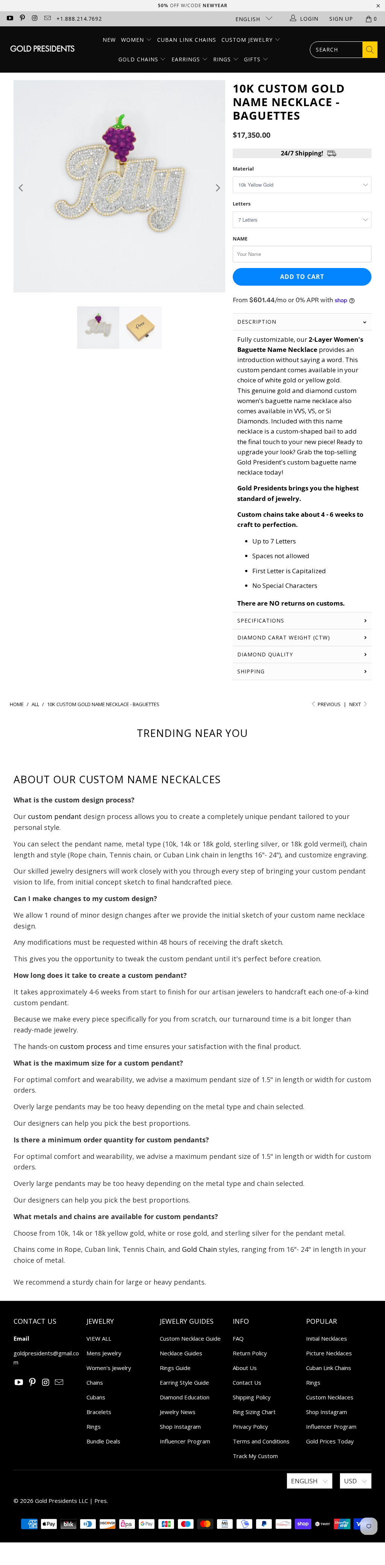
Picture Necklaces (329, 1353)
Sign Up (341, 18)
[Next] (217, 187)
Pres (100, 1500)
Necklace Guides (181, 1353)
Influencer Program (185, 1441)
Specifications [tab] (260, 620)
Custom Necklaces (329, 1397)
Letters (241, 203)
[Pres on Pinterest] (22, 18)
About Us (245, 1368)
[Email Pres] (47, 18)
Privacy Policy (250, 1426)
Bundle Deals (103, 1441)
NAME (240, 238)
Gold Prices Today (330, 1441)
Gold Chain (199, 1249)
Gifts (253, 59)
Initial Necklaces (326, 1338)
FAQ (238, 1338)
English (248, 19)
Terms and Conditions (261, 1441)
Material (243, 168)
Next (355, 704)
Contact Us (247, 1382)
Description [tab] (256, 321)
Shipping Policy (252, 1397)
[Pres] (42, 49)
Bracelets (98, 1412)
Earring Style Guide (184, 1382)
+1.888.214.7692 (79, 18)
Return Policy (250, 1353)
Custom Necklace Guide (190, 1338)
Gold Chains (139, 59)
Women (132, 39)
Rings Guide (175, 1368)
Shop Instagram (180, 1426)
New (109, 39)
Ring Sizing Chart (254, 1412)
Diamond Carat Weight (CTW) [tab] (284, 637)
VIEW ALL (98, 1338)
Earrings (186, 59)
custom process (86, 1046)
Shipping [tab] (251, 671)
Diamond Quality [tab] (265, 654)
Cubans (95, 1397)
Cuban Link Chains (186, 39)
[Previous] (21, 187)
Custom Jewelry (247, 39)
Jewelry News (178, 1412)
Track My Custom (255, 1456)
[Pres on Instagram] (34, 18)
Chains (94, 1382)
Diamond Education (184, 1397)
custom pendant (55, 816)
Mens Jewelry (103, 1353)
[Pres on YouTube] (9, 18)
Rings (223, 59)
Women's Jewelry (108, 1368)
